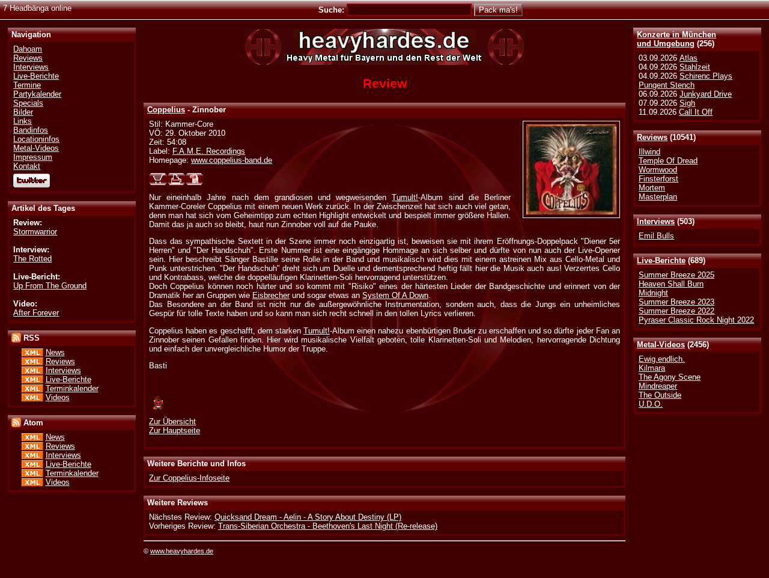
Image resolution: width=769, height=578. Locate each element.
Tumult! (405, 197)
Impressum (32, 157)
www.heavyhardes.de (181, 551)
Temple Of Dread (668, 160)
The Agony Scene (670, 377)
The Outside (660, 395)
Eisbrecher (271, 295)
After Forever (36, 312)
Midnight (653, 292)
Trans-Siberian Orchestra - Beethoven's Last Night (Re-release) (327, 526)
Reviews (652, 137)
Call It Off (696, 112)
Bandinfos (30, 130)
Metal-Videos (661, 344)
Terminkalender (72, 388)
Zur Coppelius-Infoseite (189, 477)
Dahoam (27, 48)
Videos (58, 397)
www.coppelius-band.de (231, 160)
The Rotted (32, 258)
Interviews (656, 221)
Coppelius (166, 109)
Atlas (688, 57)
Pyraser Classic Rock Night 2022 (696, 319)
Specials (28, 103)
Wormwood (658, 169)
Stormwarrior (35, 231)
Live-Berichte (661, 260)
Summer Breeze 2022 (676, 310)
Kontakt (26, 166)
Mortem (652, 187)
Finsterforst (658, 178)
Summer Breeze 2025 (676, 274)
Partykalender (37, 94)
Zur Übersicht (172, 421)
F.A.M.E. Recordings (208, 151)
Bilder (23, 112)
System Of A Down (395, 295)
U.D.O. (651, 404)
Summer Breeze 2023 (676, 301)
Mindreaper (658, 386)
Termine (27, 85)
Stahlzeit (694, 66)
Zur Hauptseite (174, 430)
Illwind (649, 151)
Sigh (687, 103)
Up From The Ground (50, 285)
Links (22, 121)
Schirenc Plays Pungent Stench (685, 80)
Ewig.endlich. (662, 359)
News (55, 352)
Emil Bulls (656, 235)
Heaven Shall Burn (671, 283)
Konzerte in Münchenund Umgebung (676, 39)
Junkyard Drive (705, 94)
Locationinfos (36, 139)
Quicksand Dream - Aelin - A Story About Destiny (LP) (307, 517)
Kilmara (652, 368)
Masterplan (658, 196)
